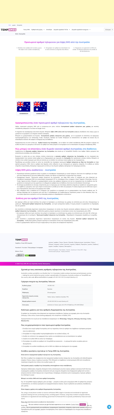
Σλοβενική (95, 244)
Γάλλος (93, 242)
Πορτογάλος (84, 244)
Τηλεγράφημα (32, 247)
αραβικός (56, 242)
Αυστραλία (50, 170)
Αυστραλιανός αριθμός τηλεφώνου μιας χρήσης (55, 136)
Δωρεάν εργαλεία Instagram (80, 29)
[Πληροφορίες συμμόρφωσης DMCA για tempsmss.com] (19, 256)
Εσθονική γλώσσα (79, 242)
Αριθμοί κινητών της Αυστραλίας (48, 143)
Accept (83, 404)
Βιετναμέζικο (68, 246)
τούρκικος (61, 246)
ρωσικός (90, 244)
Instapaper (40, 247)
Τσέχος (61, 242)
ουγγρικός (56, 244)
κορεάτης (72, 244)
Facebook (18, 247)
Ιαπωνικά (67, 244)
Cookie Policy (75, 404)
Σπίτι (10, 25)
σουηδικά (56, 246)
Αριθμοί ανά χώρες (37, 29)
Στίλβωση (78, 244)
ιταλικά (62, 244)
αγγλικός (51, 242)
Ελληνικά (51, 244)
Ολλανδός (71, 242)
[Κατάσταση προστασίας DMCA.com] (30, 256)
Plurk (21, 251)
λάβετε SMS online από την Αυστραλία (62, 132)
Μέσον (17, 251)
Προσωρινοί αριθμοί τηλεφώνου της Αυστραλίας (45, 177)
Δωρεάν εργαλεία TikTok (61, 29)
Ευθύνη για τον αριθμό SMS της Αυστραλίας (37, 198)
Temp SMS (26, 29)
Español (51, 246)
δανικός (66, 242)
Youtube (24, 247)
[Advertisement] (50, 11)
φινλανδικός (87, 242)
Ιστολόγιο (49, 29)
